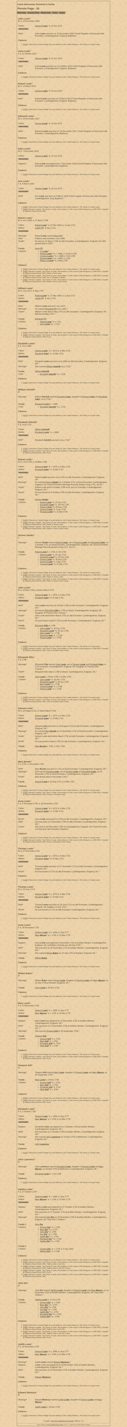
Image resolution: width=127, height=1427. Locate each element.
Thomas (46, 512)
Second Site (59, 1424)
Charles (46, 256)
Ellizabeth (52, 610)
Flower (46, 507)
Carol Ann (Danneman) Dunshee (62, 1421)
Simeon (41, 26)
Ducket (46, 258)
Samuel (52, 772)
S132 (25, 44)
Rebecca (47, 261)
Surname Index (33, 13)
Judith (39, 228)
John (45, 324)
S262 (25, 209)
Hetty (44, 1046)
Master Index (46, 13)
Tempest (52, 1031)
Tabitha (45, 1241)
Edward (61, 1362)
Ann (43, 1234)
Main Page (22, 13)
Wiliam (52, 953)
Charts (54, 13)
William (53, 366)
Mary (45, 633)
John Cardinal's (51, 1424)
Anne (58, 236)
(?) (44, 251)
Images (62, 13)
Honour (52, 482)
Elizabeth (51, 309)
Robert (41, 225)
